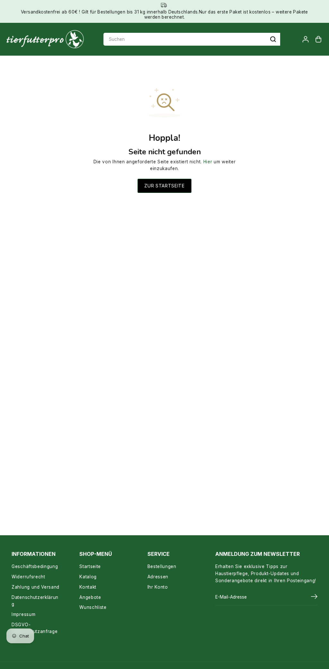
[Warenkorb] (318, 39)
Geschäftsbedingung (35, 566)
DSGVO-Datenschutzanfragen (35, 631)
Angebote (90, 597)
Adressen (157, 576)
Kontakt (87, 587)
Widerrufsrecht (28, 576)
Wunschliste (92, 607)
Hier (207, 161)
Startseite (90, 566)
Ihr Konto (157, 587)
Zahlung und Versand (35, 587)
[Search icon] (273, 39)
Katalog (88, 576)
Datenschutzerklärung (35, 601)
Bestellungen (161, 566)
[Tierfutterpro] (45, 39)
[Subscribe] (314, 597)
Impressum (23, 614)
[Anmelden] (305, 39)
